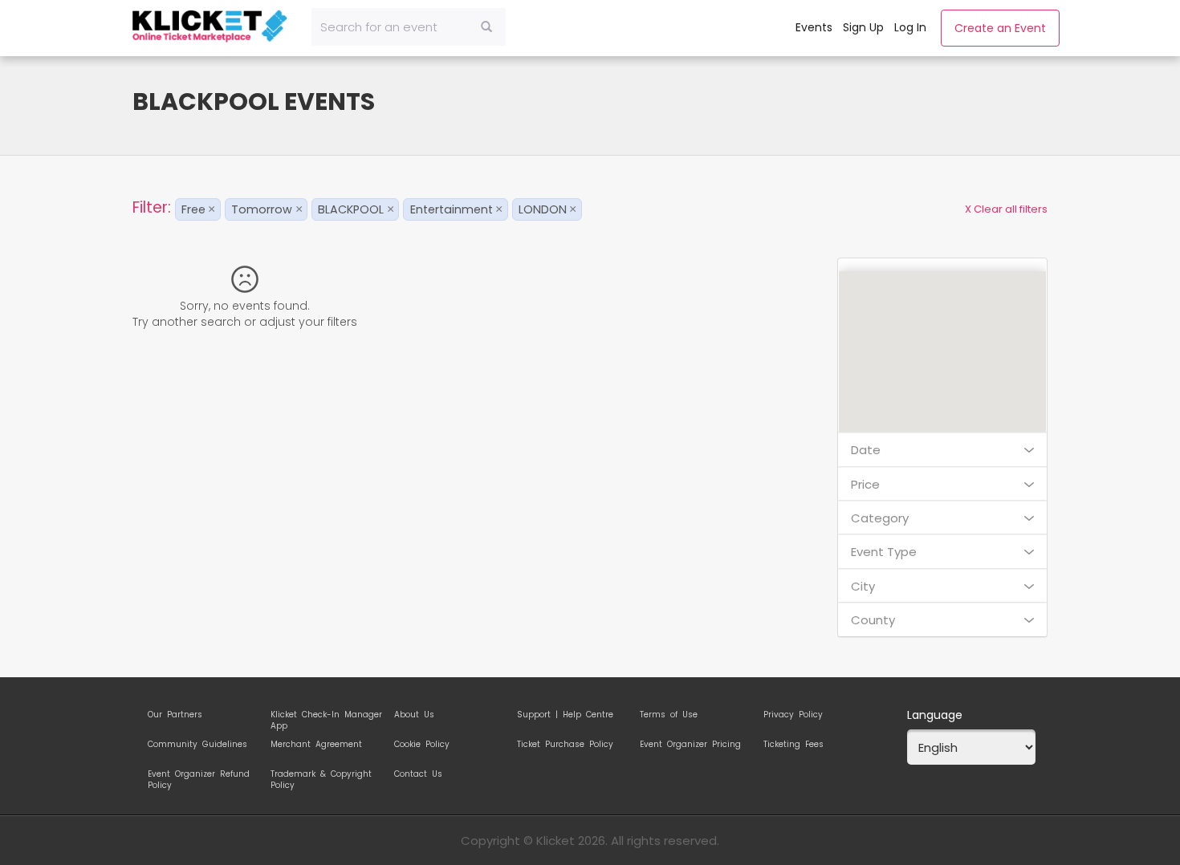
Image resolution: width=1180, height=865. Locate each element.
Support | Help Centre (565, 715)
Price (865, 484)
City (863, 586)
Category (880, 518)
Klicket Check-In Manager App (326, 717)
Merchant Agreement (316, 744)
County (873, 619)
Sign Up (863, 27)
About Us (414, 715)
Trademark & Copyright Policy (321, 777)
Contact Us (418, 774)
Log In (910, 27)
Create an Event (1000, 28)
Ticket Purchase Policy (565, 744)
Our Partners (175, 715)
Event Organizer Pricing (690, 744)
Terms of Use (669, 715)
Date (866, 449)
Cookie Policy (422, 744)
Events (813, 27)
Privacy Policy (793, 715)
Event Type (884, 551)
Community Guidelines (197, 744)
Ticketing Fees (793, 744)
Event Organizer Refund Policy (199, 777)
